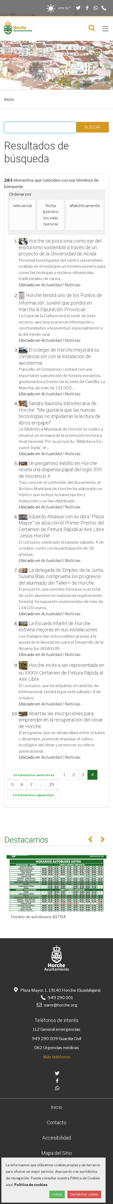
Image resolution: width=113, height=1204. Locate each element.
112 (36, 1029)
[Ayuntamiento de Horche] (18, 33)
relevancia (22, 205)
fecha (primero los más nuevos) (50, 215)
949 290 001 (60, 997)
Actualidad (51, 284)
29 (51, 784)
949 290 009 (45, 1038)
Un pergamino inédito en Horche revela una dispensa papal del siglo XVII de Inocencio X (60, 469)
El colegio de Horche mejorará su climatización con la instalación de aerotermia (59, 356)
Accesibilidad (56, 1138)
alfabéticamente (84, 205)
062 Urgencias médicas (56, 1047)
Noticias (73, 284)
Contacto (56, 1122)
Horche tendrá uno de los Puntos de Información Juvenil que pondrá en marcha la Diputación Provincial (60, 302)
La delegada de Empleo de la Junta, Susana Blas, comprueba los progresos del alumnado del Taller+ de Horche (61, 576)
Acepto (57, 1194)
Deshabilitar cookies (84, 1194)
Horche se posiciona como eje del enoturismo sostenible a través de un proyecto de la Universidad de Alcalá (60, 247)
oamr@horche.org (60, 1005)
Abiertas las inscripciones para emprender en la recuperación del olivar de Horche (61, 720)
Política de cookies (30, 1185)
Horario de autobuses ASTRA (38, 916)
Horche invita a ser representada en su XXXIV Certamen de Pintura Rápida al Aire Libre (61, 672)
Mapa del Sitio (56, 1153)
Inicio (9, 99)
